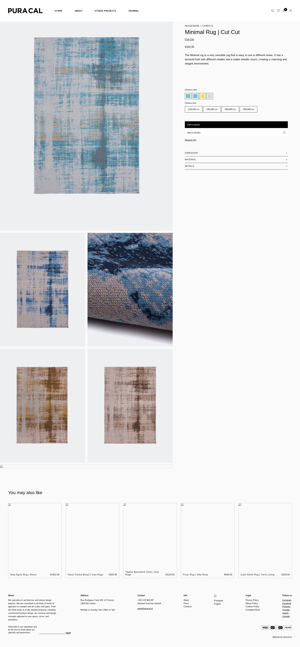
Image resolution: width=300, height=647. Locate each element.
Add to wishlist (193, 132)
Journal (133, 11)
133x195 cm (193, 109)
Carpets (207, 26)
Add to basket (193, 124)
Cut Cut (189, 39)
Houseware (192, 26)
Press (186, 603)
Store (58, 11)
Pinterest (286, 606)
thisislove (287, 637)
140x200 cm (212, 109)
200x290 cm (230, 109)
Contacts (188, 606)
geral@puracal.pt (145, 608)
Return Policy (252, 603)
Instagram (286, 600)
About (78, 11)
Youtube (286, 610)
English (217, 604)
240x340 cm (248, 109)
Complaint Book (253, 610)
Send (68, 633)
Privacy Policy (252, 600)
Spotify (285, 613)
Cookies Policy (252, 606)
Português (218, 600)
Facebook (286, 603)
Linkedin (286, 616)
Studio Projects (105, 11)
